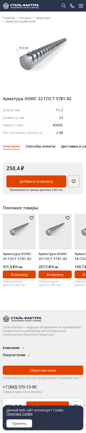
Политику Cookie (19, 414)
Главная (9, 18)
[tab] (11, 147)
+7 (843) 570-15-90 (19, 387)
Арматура (43, 18)
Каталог (25, 18)
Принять (19, 423)
